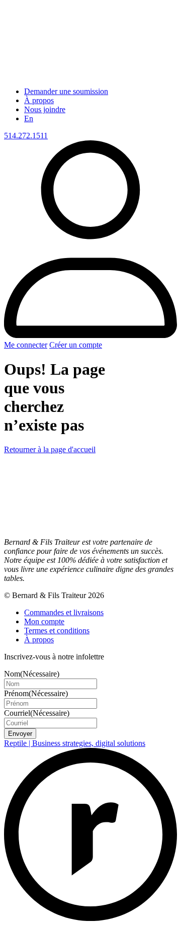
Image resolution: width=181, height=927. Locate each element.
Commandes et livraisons (64, 612)
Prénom (36, 693)
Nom (31, 673)
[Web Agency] (90, 918)
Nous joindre (44, 109)
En (28, 118)
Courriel (36, 713)
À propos (39, 100)
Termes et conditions (56, 630)
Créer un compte (75, 345)
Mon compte (44, 621)
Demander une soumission (66, 91)
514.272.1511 (26, 135)
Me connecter (25, 345)
